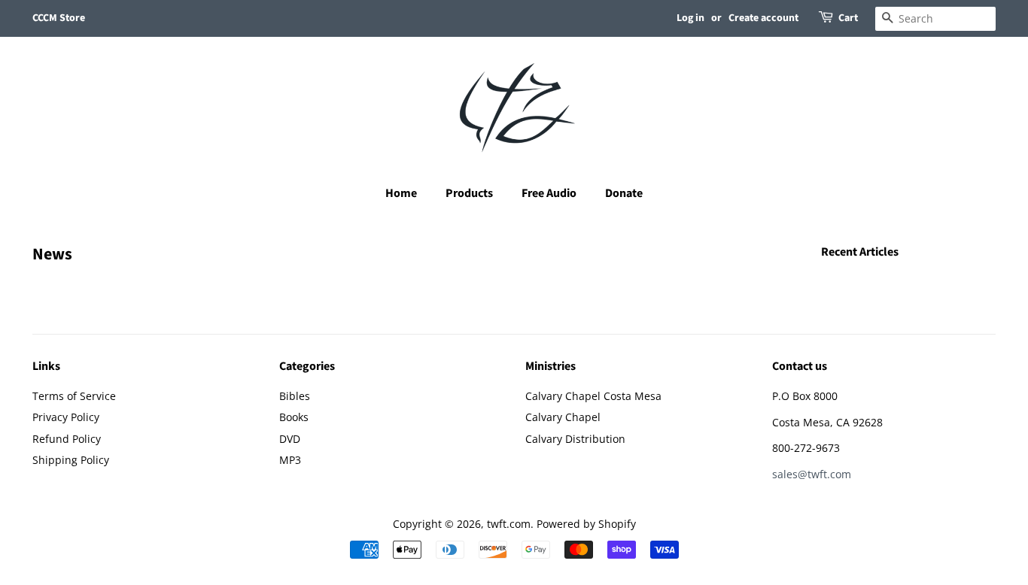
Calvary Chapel (563, 417)
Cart (848, 18)
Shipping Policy (70, 460)
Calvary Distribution (575, 439)
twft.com (509, 524)
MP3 (290, 460)
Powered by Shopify (586, 524)
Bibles (294, 396)
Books (294, 417)
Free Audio (549, 193)
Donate (624, 193)
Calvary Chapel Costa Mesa (593, 396)
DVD (289, 439)
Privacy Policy (65, 417)
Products (469, 193)
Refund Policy (66, 439)
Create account (763, 18)
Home (401, 193)
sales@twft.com (811, 474)
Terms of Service (74, 396)
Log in (690, 18)
